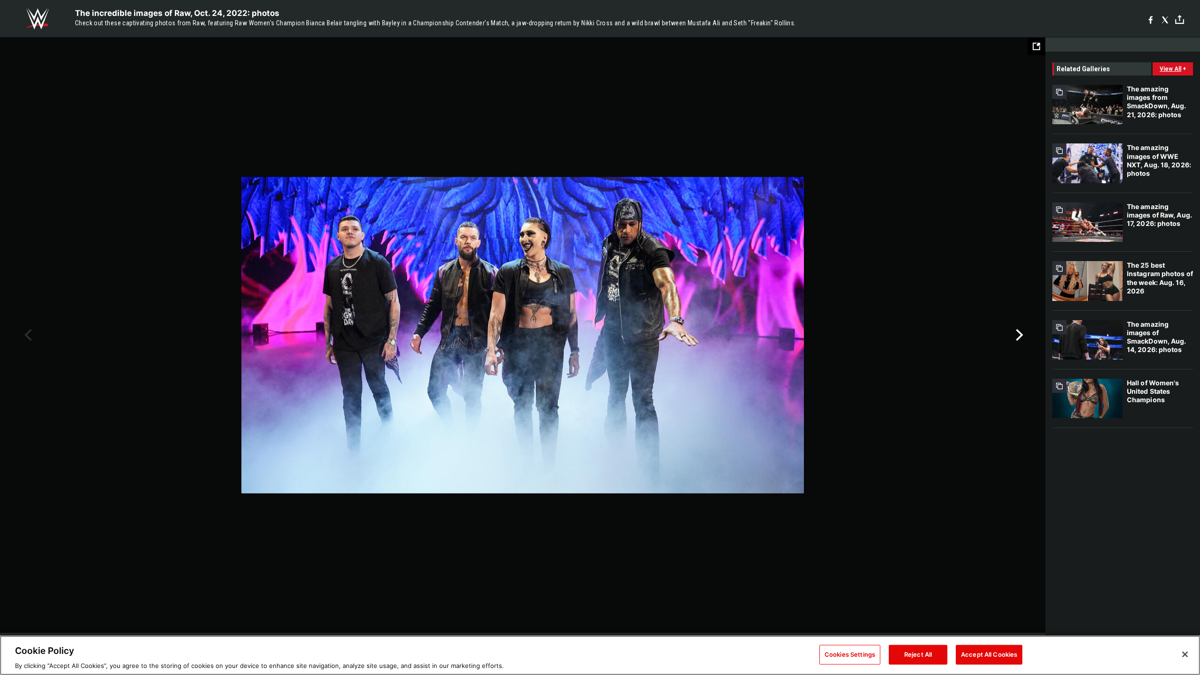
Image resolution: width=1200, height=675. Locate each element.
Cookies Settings (850, 654)
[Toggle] (1179, 19)
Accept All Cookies (989, 654)
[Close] (1185, 654)
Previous (27, 335)
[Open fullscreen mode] (1036, 46)
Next (1018, 335)
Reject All (918, 654)
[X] (1165, 19)
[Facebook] (1150, 19)
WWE (37, 19)
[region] (600, 655)
